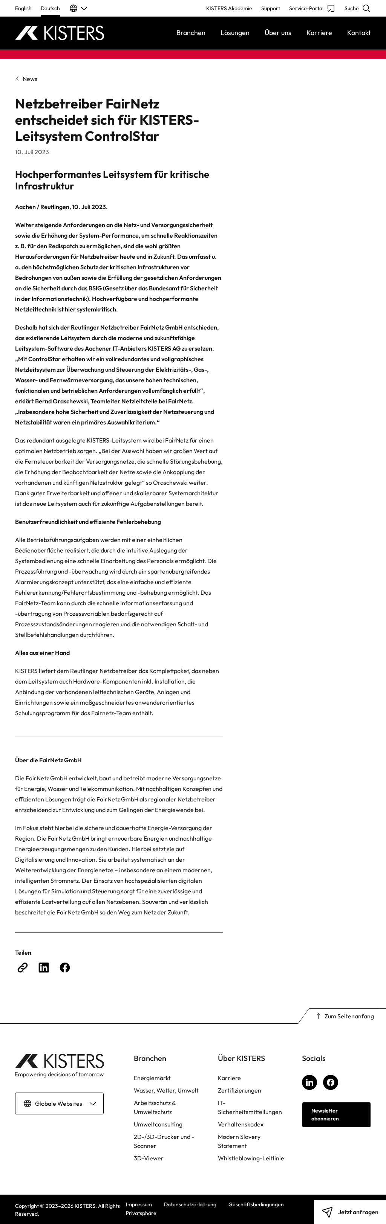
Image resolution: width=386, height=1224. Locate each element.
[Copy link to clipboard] (22, 967)
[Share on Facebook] (64, 967)
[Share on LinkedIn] (43, 967)
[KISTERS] (59, 33)
